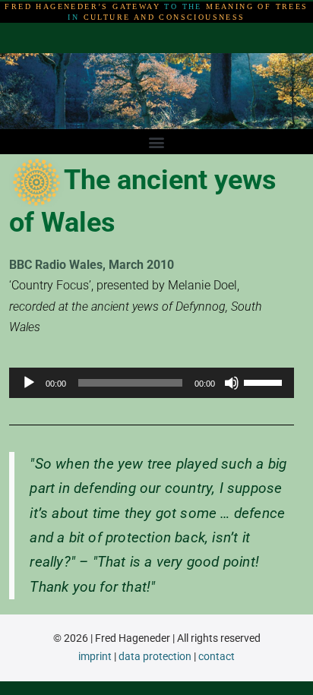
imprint (95, 656)
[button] (156, 141)
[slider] (265, 381)
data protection (155, 656)
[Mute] (231, 382)
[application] (151, 383)
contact (216, 656)
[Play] (28, 382)
